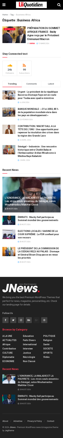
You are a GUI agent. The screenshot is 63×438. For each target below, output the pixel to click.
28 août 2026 (11, 209)
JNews (13, 427)
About (5, 421)
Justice (27, 353)
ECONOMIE (8, 361)
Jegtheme (9, 430)
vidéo (46, 357)
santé (46, 344)
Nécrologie (29, 357)
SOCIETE (48, 348)
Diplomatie (8, 357)
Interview (28, 348)
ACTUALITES (9, 29)
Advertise (17, 421)
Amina (32, 43)
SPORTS (47, 353)
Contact (50, 421)
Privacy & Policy (34, 421)
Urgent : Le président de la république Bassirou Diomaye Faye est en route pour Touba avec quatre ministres (38, 95)
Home (5, 15)
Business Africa (23, 15)
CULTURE (7, 353)
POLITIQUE (49, 336)
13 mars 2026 (43, 43)
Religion (47, 340)
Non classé (29, 361)
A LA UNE (7, 336)
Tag (12, 15)
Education (28, 336)
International (30, 344)
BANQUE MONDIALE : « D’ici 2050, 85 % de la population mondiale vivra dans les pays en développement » (38, 112)
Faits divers (29, 340)
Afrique (6, 344)
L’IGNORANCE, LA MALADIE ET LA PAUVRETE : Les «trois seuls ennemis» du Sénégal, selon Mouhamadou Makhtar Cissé (31, 201)
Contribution (9, 348)
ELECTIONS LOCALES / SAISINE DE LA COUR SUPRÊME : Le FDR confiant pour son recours (38, 234)
